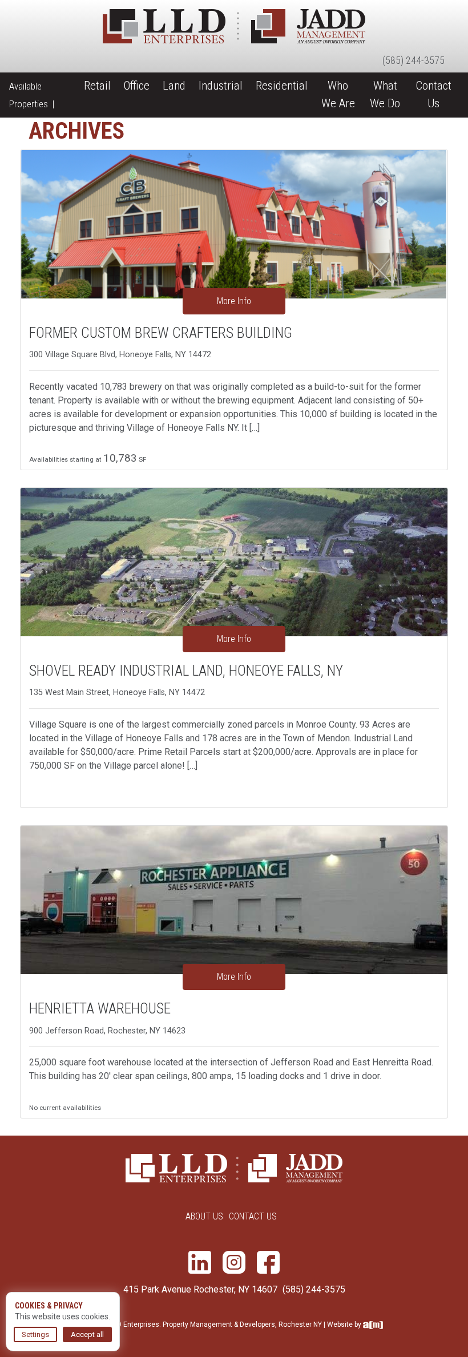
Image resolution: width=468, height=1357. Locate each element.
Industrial (221, 85)
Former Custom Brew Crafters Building (160, 332)
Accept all (87, 1334)
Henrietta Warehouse (100, 1008)
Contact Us (433, 94)
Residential (282, 85)
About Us (204, 1216)
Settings (35, 1334)
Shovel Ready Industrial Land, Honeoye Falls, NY (186, 670)
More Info (234, 301)
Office (137, 85)
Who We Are (338, 94)
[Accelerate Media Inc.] (373, 1324)
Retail (97, 85)
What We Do (385, 94)
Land (174, 85)
